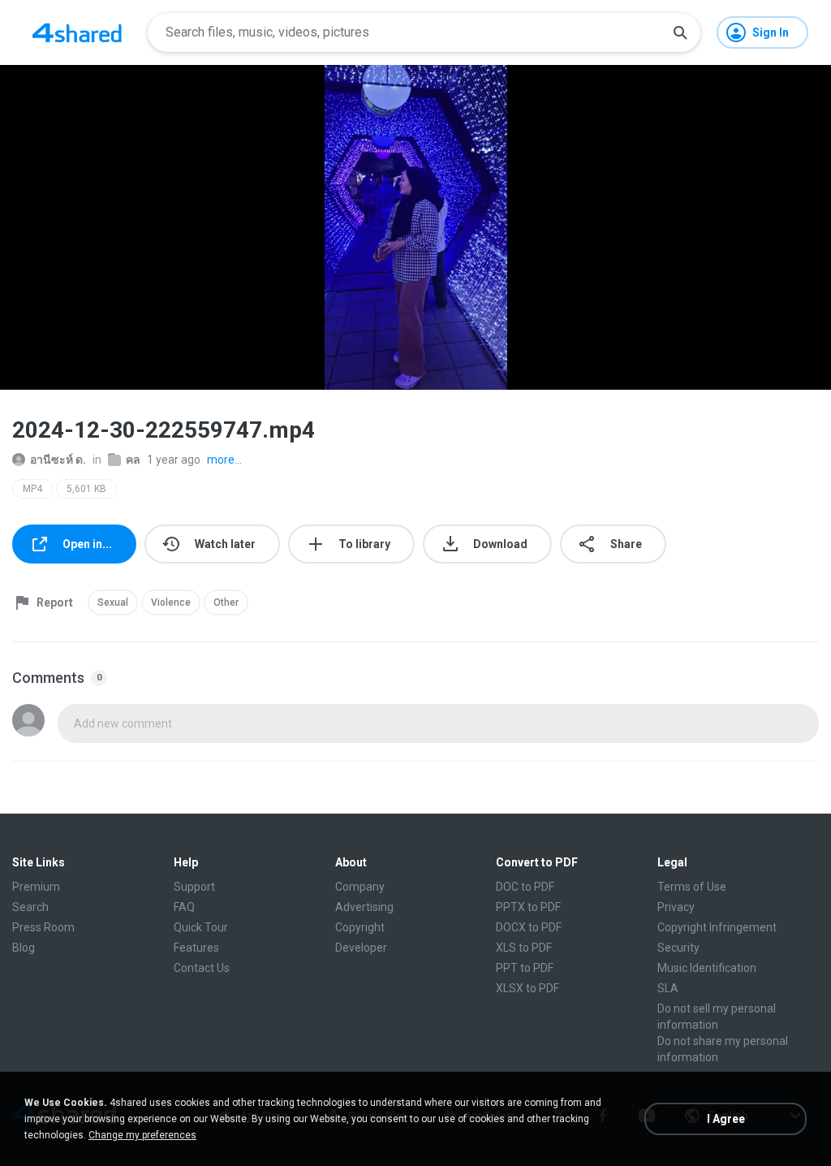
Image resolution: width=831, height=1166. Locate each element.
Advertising (364, 906)
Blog (23, 947)
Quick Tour (201, 927)
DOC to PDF (525, 886)
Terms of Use (691, 886)
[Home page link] (77, 32)
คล (133, 459)
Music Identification (706, 967)
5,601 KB (86, 488)
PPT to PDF (524, 967)
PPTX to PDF (528, 906)
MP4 (32, 488)
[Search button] (680, 32)
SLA (667, 988)
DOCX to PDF (529, 927)
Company (360, 886)
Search (30, 906)
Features (196, 947)
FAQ (184, 906)
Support (194, 886)
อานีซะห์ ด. (58, 459)
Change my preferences (142, 1135)
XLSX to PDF (527, 988)
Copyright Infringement (717, 927)
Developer (361, 947)
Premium (36, 886)
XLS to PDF (524, 947)
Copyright (360, 927)
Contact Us (202, 967)
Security (678, 947)
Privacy (676, 906)
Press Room (43, 927)
